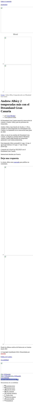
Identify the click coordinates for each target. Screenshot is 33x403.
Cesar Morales (11, 116)
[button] (16, 34)
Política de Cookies (6, 357)
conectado (16, 162)
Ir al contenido (5, 377)
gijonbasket (4, 4)
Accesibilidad (5, 360)
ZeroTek (3, 353)
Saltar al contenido (6, 1)
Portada (2, 95)
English (8, 376)
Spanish (8, 374)
